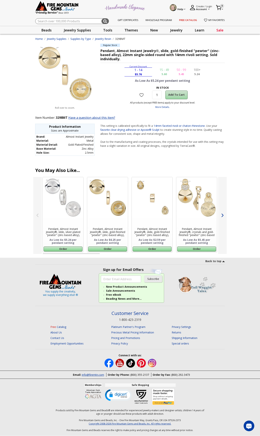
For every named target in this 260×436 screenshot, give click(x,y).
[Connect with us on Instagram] (152, 363)
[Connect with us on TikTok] (131, 363)
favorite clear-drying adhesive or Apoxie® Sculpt (130, 130)
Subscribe (153, 279)
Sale (219, 30)
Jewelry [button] (176, 30)
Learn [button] (199, 30)
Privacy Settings (181, 327)
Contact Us (57, 338)
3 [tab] (162, 255)
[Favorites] (142, 95)
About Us (56, 332)
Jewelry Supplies (56, 39)
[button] (118, 394)
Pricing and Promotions (125, 338)
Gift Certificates (128, 20)
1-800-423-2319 (130, 320)
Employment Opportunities (67, 343)
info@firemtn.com (93, 375)
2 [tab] (103, 255)
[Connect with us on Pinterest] (142, 363)
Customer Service (130, 313)
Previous (37, 215)
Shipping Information (184, 338)
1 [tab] (45, 255)
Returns (176, 332)
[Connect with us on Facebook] (109, 363)
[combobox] (72, 21)
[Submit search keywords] (105, 21)
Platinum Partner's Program (128, 327)
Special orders (180, 343)
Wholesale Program (158, 20)
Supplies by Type (80, 39)
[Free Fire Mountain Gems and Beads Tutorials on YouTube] (120, 363)
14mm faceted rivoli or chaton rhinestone (179, 126)
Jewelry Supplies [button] (77, 30)
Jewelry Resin (103, 39)
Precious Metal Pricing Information (132, 332)
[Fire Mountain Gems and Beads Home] (57, 7)
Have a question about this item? (91, 118)
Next (222, 215)
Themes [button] (131, 30)
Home (39, 39)
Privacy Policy (119, 343)
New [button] (154, 30)
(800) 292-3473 (180, 375)
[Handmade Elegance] (125, 7)
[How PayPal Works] (163, 397)
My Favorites (216, 20)
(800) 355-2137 (139, 375)
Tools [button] (107, 30)
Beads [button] (46, 30)
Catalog (58, 327)
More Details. (162, 107)
